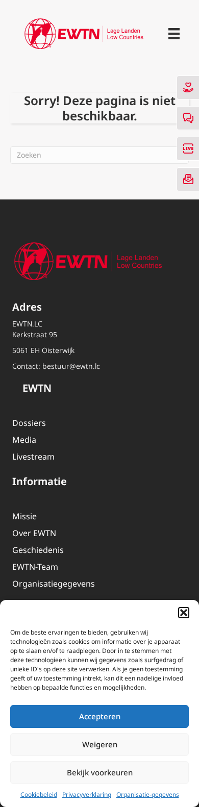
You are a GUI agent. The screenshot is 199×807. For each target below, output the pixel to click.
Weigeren (99, 744)
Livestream (33, 456)
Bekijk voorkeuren (100, 772)
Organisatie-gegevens (147, 794)
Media (24, 439)
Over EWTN (34, 533)
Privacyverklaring (86, 794)
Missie (24, 516)
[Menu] (174, 33)
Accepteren (99, 716)
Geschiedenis (38, 550)
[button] (184, 613)
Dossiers (29, 422)
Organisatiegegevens (53, 583)
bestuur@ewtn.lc (71, 366)
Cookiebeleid (38, 794)
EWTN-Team (35, 566)
